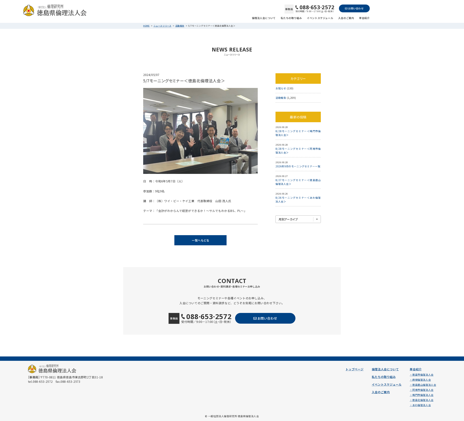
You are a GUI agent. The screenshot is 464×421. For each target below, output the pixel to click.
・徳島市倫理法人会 (421, 374)
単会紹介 (364, 17)
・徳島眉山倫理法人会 (423, 385)
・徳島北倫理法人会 (421, 400)
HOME (146, 25)
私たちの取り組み (291, 17)
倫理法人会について (264, 17)
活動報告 (179, 25)
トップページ (354, 369)
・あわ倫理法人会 (420, 405)
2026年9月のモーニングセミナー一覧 (298, 166)
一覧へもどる (200, 240)
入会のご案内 (346, 17)
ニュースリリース (162, 25)
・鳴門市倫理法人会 (421, 395)
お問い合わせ (356, 8)
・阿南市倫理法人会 (421, 390)
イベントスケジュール (320, 17)
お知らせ (281, 88)
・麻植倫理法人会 (420, 379)
